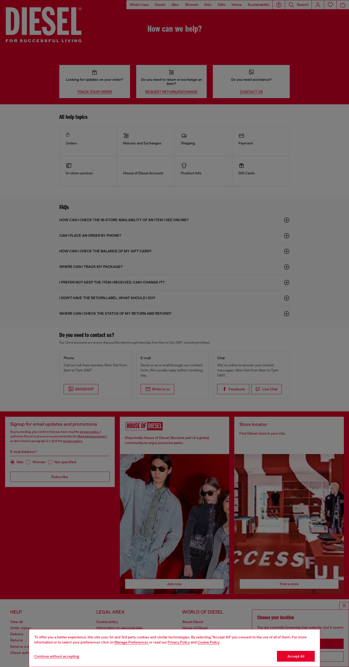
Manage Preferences (131, 642)
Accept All (295, 656)
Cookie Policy (208, 642)
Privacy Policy (179, 642)
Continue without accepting (56, 656)
